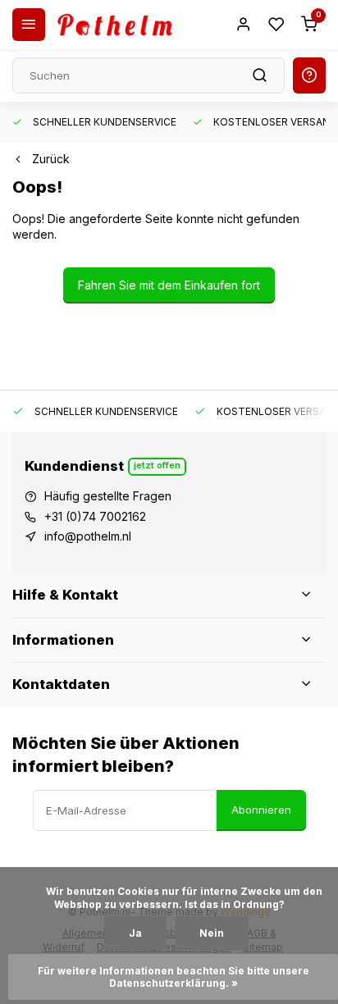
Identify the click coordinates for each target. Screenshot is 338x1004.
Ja (135, 933)
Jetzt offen (157, 465)
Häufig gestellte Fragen (107, 496)
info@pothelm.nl (87, 536)
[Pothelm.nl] (114, 24)
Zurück (51, 159)
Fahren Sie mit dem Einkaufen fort (169, 285)
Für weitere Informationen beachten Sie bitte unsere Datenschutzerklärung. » (175, 977)
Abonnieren (261, 809)
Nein (211, 933)
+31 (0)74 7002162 (95, 516)
